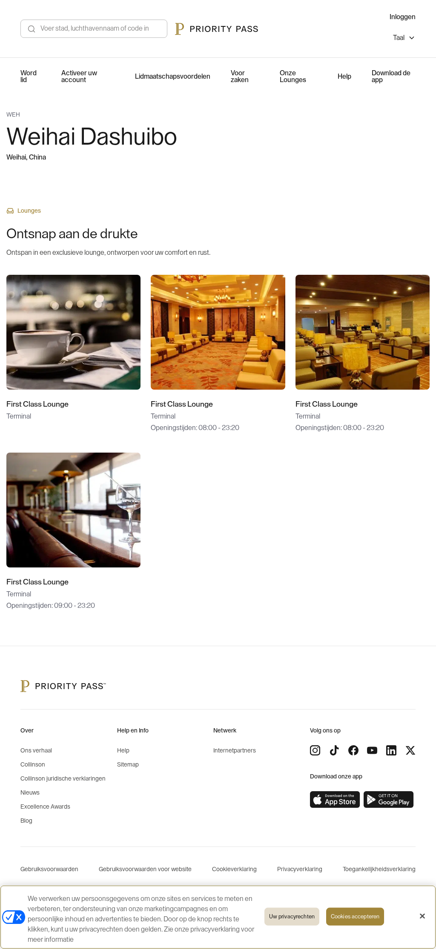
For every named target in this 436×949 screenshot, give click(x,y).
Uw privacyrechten (292, 916)
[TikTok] (334, 750)
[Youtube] (372, 750)
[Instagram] (315, 750)
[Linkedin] (391, 750)
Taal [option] (398, 37)
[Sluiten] (422, 916)
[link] (335, 799)
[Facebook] (353, 750)
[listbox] (404, 39)
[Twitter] (410, 750)
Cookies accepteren (355, 916)
